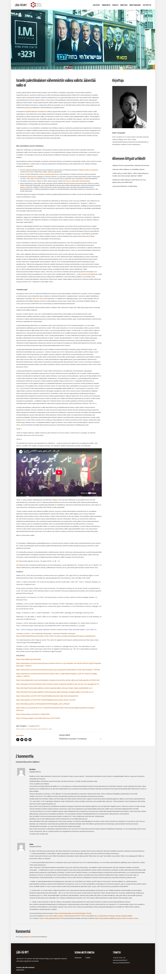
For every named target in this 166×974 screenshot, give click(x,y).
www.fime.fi (20, 970)
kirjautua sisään (29, 937)
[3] (41, 321)
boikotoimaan (31, 177)
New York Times (37, 298)
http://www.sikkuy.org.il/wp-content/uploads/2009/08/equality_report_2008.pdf (42, 704)
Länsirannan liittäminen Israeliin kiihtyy (124, 186)
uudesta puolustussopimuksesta (49, 174)
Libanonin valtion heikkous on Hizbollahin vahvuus (128, 169)
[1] (32, 222)
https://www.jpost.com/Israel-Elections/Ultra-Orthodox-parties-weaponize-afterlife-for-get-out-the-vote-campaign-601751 (57, 684)
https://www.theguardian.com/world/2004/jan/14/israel (72, 913)
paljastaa (23, 187)
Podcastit (115, 5)
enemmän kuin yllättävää (89, 274)
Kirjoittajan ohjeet (135, 5)
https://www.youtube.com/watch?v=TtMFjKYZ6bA (33, 714)
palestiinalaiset (43, 729)
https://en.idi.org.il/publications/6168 (52, 918)
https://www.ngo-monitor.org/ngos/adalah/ (118, 916)
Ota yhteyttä (147, 5)
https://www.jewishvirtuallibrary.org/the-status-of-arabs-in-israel (116, 918)
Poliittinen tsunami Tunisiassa (73, 738)
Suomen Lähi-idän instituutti (36, 5)
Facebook (78, 958)
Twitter (88, 958)
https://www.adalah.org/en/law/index (28, 659)
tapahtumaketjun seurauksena (36, 111)
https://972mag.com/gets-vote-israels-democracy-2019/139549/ (38, 718)
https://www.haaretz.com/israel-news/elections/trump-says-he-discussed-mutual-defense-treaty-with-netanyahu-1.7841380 (58, 670)
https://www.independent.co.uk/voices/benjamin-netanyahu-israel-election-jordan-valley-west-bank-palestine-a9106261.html (57, 680)
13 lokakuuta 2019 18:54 (35, 846)
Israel (27, 729)
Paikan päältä (106, 5)
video (18, 425)
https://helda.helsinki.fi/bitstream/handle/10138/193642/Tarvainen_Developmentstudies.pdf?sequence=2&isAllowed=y (56, 636)
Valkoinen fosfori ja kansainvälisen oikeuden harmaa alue (130, 165)
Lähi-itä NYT (21, 5)
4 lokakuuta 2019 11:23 (35, 772)
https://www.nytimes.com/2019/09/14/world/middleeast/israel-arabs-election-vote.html (45, 700)
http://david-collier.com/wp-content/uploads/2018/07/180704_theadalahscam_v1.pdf (73, 916)
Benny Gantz (20, 729)
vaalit (50, 729)
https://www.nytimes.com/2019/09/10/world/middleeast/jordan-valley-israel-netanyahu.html (47, 696)
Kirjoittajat (124, 5)
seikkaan (54, 500)
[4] (74, 357)
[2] (59, 239)
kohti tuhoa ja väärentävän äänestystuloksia (76, 181)
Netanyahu (33, 729)
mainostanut (86, 236)
